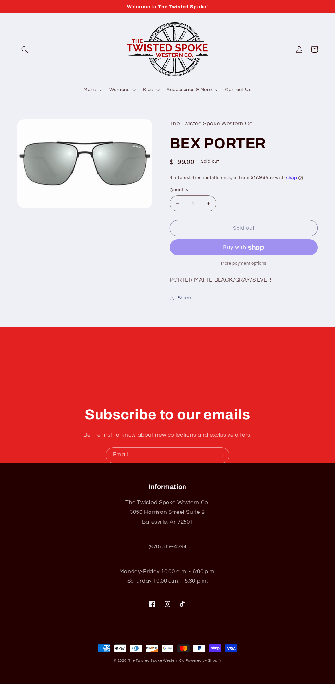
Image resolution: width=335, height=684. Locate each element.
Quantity (179, 190)
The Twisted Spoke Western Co (156, 660)
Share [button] (184, 297)
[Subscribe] (221, 455)
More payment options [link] (243, 263)
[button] (24, 49)
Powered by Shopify (203, 660)
